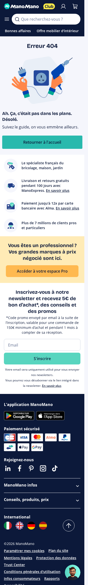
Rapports (52, 578)
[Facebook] (19, 468)
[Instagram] (43, 468)
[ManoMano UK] (19, 525)
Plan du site (58, 550)
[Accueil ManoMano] (21, 6)
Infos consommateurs (22, 578)
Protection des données (56, 558)
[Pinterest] (31, 468)
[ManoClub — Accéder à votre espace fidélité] (49, 6)
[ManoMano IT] (8, 525)
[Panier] (75, 6)
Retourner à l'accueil (42, 142)
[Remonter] (69, 525)
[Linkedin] (8, 468)
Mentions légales (18, 558)
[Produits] (7, 19)
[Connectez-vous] (63, 6)
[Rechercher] (17, 19)
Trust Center (14, 564)
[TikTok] (55, 468)
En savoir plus (51, 386)
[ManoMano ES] (43, 525)
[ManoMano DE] (31, 525)
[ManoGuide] (72, 572)
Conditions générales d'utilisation (32, 571)
